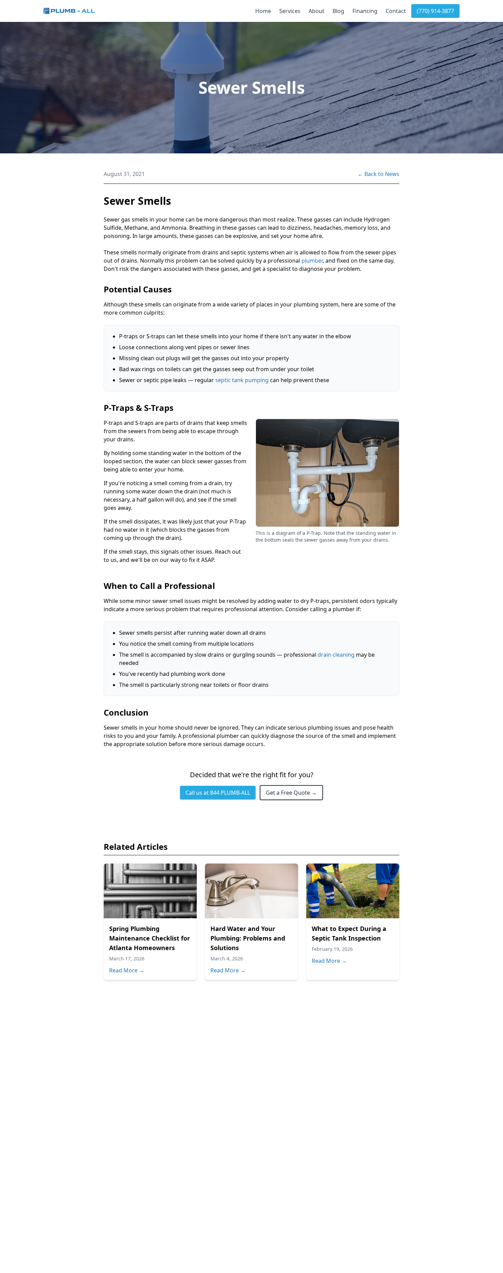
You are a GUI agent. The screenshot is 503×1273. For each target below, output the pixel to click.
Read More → (126, 970)
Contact (396, 11)
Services (289, 11)
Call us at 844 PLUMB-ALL (217, 792)
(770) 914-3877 (435, 11)
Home (263, 11)
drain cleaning (336, 654)
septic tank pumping (242, 380)
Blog (338, 11)
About (316, 11)
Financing (364, 11)
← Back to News (378, 174)
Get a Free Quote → (291, 792)
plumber (312, 260)
